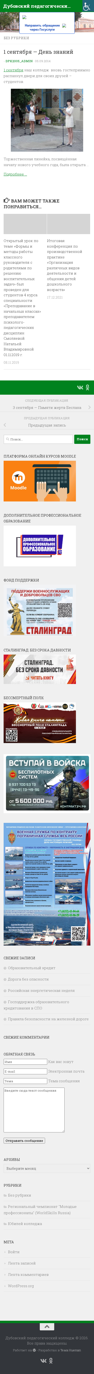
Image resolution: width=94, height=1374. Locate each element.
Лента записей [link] (22, 1263)
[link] (88, 6)
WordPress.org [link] (21, 1285)
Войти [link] (14, 1251)
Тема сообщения (64, 1080)
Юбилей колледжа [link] (25, 1223)
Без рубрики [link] (16, 38)
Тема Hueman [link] (70, 1350)
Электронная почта (66, 1071)
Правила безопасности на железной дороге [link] (48, 1018)
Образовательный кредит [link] (31, 967)
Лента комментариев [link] (28, 1274)
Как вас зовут (61, 1061)
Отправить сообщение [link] (24, 1140)
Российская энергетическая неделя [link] (41, 990)
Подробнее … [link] (15, 174)
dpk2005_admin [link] (19, 61)
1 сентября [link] (13, 70)
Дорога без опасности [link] (28, 979)
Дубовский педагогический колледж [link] (37, 6)
